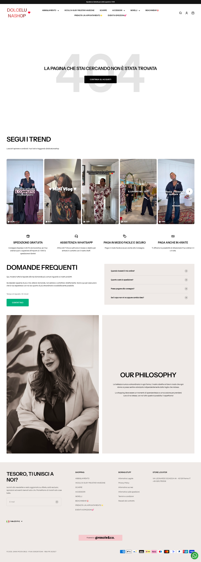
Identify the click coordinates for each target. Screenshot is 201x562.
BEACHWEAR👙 (152, 10)
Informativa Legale (125, 478)
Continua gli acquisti (100, 79)
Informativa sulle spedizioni (129, 492)
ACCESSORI (117, 10)
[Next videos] (189, 191)
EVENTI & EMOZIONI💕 (117, 15)
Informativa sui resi (125, 487)
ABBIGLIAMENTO (49, 10)
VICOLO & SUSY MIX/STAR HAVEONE (79, 10)
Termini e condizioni (126, 496)
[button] (25, 191)
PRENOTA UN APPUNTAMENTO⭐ (88, 15)
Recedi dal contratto (126, 501)
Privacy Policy (123, 483)
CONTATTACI (17, 302)
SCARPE (103, 10)
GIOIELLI (133, 10)
